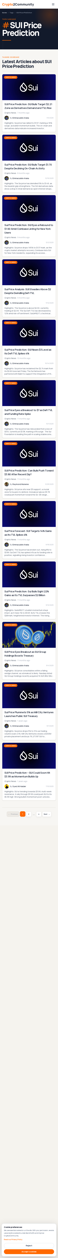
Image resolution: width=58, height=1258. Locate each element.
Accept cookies (29, 1251)
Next (47, 814)
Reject (29, 1245)
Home (4, 13)
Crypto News (11, 77)
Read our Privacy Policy (13, 1239)
